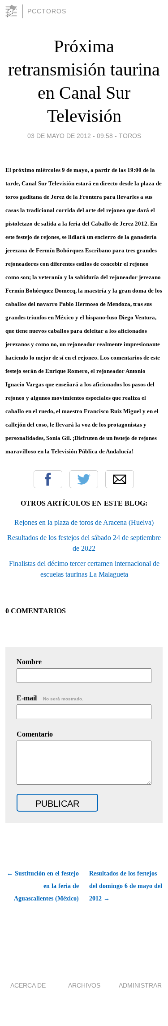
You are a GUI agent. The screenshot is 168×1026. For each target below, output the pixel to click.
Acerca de (28, 985)
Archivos (84, 985)
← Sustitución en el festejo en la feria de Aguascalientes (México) (43, 886)
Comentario (35, 734)
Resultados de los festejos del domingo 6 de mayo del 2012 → (125, 886)
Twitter (83, 479)
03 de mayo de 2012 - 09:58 (70, 135)
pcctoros (46, 11)
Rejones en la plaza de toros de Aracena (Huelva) (84, 522)
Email (119, 479)
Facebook (48, 479)
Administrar (140, 985)
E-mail (50, 698)
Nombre (29, 662)
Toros (130, 135)
